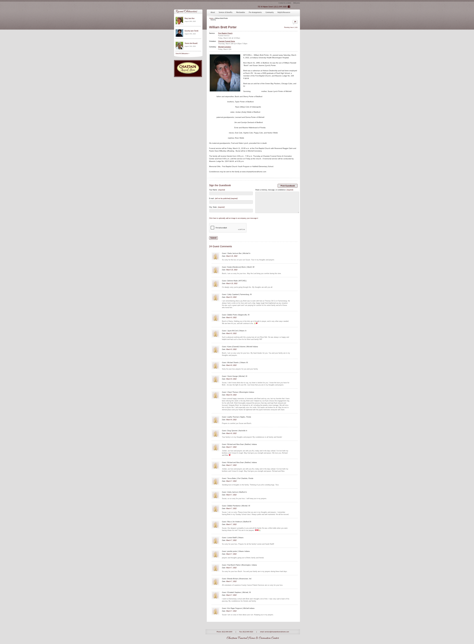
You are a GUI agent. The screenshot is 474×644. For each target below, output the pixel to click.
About (213, 12)
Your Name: (217, 190)
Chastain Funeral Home (226, 41)
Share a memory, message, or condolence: (274, 190)
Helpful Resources (283, 12)
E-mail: (223, 198)
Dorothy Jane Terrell (191, 31)
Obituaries (296, 3)
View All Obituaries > (182, 53)
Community (270, 12)
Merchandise (240, 12)
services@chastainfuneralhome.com (277, 632)
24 (295, 22)
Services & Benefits (225, 12)
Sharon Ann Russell (191, 43)
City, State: (217, 207)
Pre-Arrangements (255, 12)
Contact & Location (284, 3)
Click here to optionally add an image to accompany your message (233, 218)
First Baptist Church (225, 33)
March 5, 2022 (294, 27)
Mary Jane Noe (190, 18)
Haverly (213, 19)
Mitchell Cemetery (224, 47)
